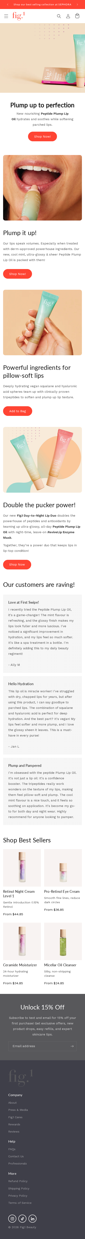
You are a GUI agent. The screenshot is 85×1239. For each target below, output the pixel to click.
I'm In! (29, 639)
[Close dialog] (78, 591)
